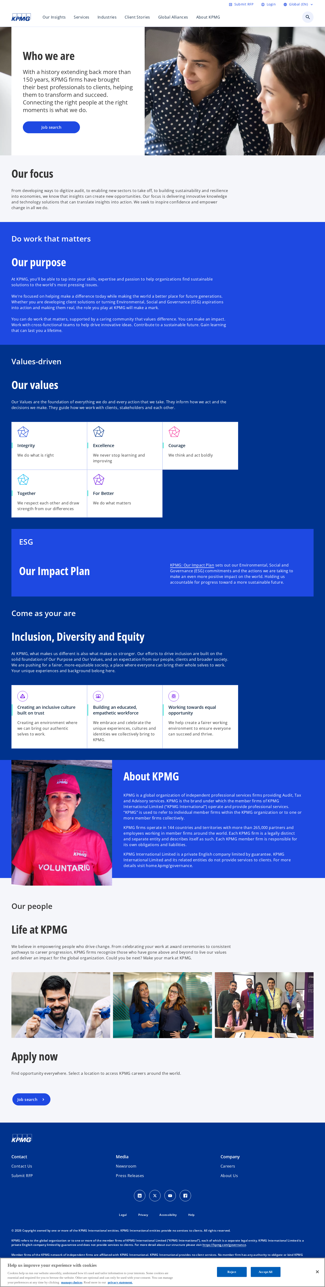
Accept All (265, 1272)
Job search (51, 127)
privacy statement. (120, 1282)
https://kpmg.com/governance (224, 1245)
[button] (22, 1176)
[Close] (317, 1272)
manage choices (71, 1282)
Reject (231, 1272)
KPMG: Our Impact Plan (192, 565)
